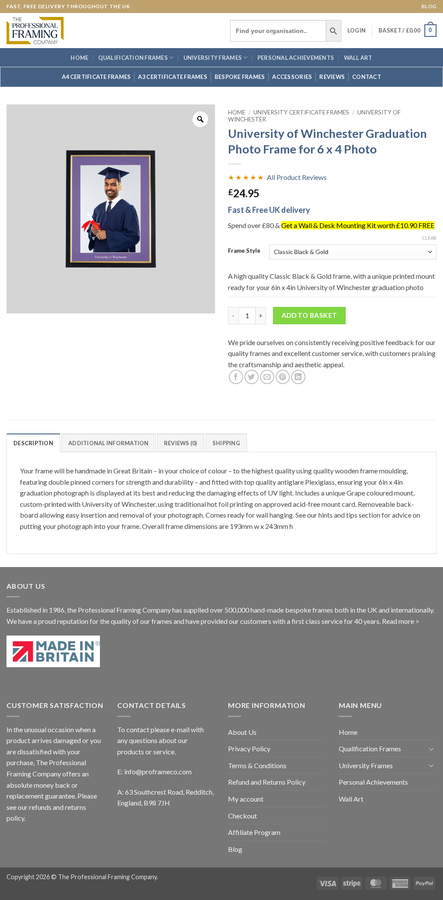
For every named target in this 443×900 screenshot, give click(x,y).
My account (245, 799)
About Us (242, 732)
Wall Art (358, 57)
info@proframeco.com (158, 771)
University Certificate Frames (301, 112)
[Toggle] (431, 748)
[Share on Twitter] (251, 377)
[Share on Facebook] (236, 377)
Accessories (292, 76)
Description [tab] (33, 443)
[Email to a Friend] (267, 377)
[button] (356, 30)
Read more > (400, 621)
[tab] (180, 443)
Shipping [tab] (226, 443)
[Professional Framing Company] (35, 30)
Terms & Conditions (257, 765)
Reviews (332, 76)
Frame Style (244, 251)
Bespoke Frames (240, 76)
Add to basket (309, 315)
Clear (429, 238)
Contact (366, 76)
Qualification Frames (133, 57)
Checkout (242, 816)
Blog (429, 6)
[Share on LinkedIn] (298, 377)
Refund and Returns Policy (266, 782)
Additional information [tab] (108, 443)
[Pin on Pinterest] (283, 377)
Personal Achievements (295, 57)
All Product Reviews (297, 177)
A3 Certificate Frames (172, 76)
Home (79, 57)
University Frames (212, 57)
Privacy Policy (249, 748)
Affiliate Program (254, 832)
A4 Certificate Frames (96, 76)
